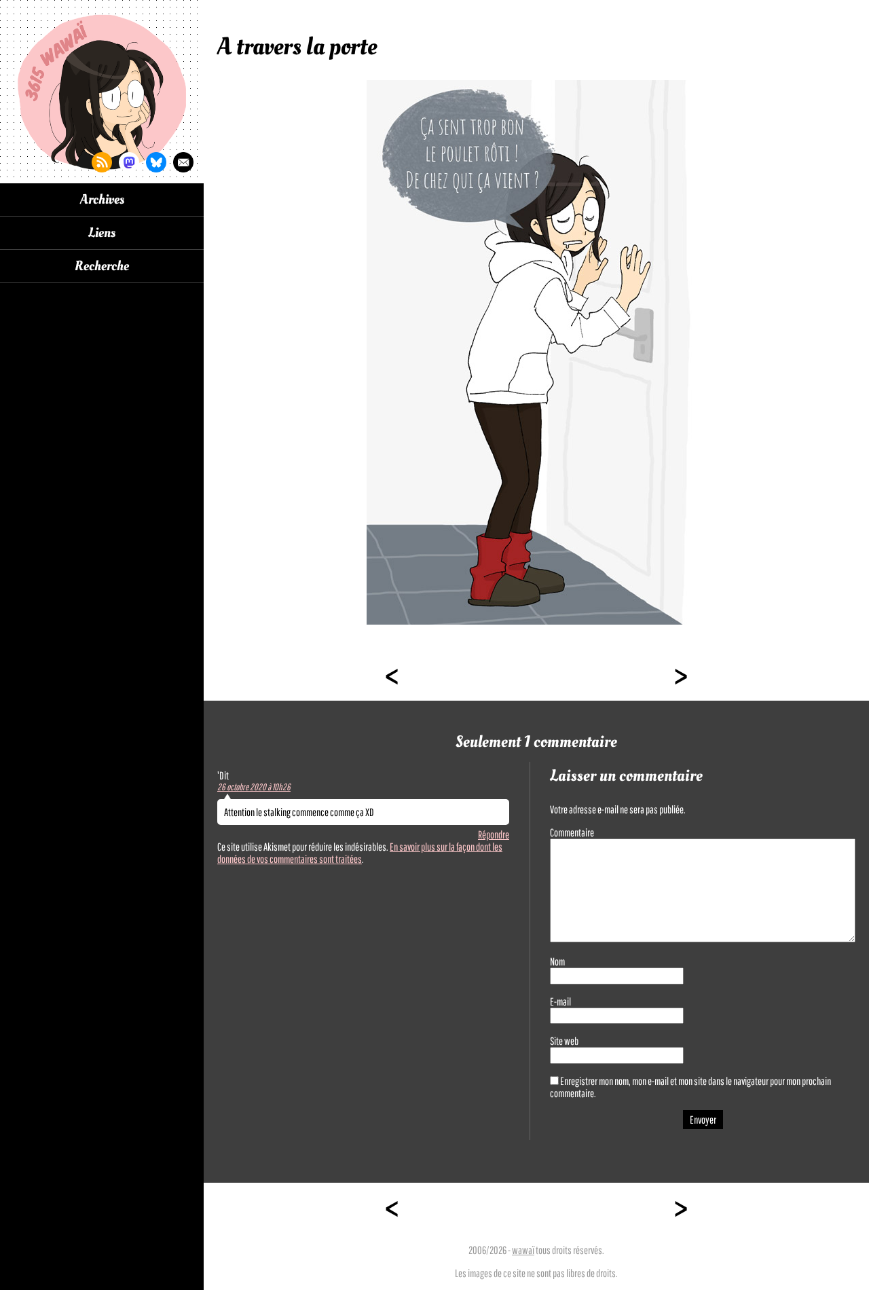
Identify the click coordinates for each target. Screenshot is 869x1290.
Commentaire (572, 832)
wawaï (523, 1250)
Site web (564, 1041)
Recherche (102, 266)
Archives (102, 199)
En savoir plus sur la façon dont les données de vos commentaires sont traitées (359, 853)
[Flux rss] (102, 162)
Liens (101, 232)
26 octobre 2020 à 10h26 (254, 786)
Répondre (493, 834)
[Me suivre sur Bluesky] (156, 162)
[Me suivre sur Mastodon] (129, 162)
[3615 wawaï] (102, 92)
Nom (557, 961)
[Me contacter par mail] (183, 162)
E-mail (560, 1001)
